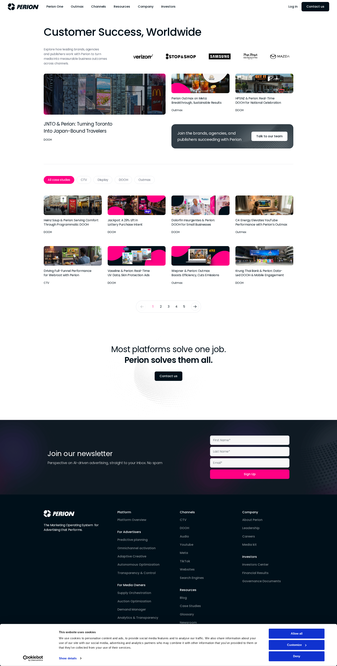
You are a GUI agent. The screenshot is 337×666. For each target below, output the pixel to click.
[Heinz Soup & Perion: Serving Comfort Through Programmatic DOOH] (73, 215)
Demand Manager (131, 609)
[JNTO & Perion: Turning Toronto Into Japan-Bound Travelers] (105, 108)
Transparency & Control (136, 573)
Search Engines (192, 578)
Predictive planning (132, 540)
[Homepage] (59, 513)
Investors (249, 557)
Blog (183, 598)
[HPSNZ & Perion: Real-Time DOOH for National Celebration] (264, 93)
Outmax (144, 180)
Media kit (249, 544)
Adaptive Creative (131, 556)
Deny (296, 656)
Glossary (187, 614)
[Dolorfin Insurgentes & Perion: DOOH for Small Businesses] (200, 215)
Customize (294, 644)
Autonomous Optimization (138, 564)
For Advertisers (129, 532)
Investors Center (255, 564)
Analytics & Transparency (137, 618)
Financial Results (255, 573)
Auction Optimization (134, 601)
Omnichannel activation (136, 548)
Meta (184, 553)
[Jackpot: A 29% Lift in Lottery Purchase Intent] (137, 215)
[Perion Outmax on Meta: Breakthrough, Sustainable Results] (200, 93)
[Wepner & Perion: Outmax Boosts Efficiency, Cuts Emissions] (200, 265)
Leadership (251, 528)
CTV (84, 180)
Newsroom (188, 622)
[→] (195, 307)
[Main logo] (23, 6)
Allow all (296, 633)
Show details (68, 658)
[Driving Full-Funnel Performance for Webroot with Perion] (73, 265)
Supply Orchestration (134, 593)
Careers (248, 536)
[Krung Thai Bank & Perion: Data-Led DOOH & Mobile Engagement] (264, 265)
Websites (187, 569)
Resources (188, 590)
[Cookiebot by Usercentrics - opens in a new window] (33, 658)
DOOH (123, 180)
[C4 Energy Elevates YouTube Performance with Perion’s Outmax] (264, 215)
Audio (184, 536)
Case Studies (190, 606)
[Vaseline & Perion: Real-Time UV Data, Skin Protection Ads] (137, 265)
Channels (187, 512)
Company (250, 512)
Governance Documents (261, 581)
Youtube (186, 544)
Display (103, 180)
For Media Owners (131, 585)
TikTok (185, 561)
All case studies (59, 180)
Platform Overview (131, 520)
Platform (124, 512)
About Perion (252, 520)
